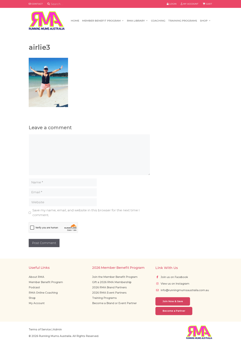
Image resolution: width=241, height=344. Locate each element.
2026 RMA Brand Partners (109, 287)
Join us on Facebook (174, 277)
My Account (37, 303)
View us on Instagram (174, 283)
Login (172, 3)
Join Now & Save (173, 301)
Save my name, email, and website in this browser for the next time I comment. (86, 212)
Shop (204, 20)
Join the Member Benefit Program (115, 276)
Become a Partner (174, 310)
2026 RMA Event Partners (109, 292)
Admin (57, 329)
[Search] (48, 4)
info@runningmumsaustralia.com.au (184, 290)
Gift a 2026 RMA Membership (111, 282)
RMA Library (136, 20)
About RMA (36, 276)
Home (75, 20)
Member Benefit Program (101, 20)
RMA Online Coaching (43, 292)
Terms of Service (40, 329)
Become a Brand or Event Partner (114, 303)
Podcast (34, 287)
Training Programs (182, 20)
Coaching (158, 20)
